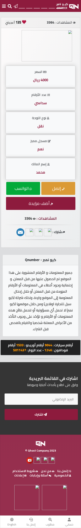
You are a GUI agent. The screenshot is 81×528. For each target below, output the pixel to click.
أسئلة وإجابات (39, 475)
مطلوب (50, 524)
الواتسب (22, 188)
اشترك (39, 414)
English (11, 524)
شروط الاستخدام (24, 471)
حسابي (69, 524)
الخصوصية (61, 475)
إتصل (57, 188)
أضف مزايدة (39, 203)
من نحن (46, 471)
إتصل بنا (31, 524)
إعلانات (19, 475)
